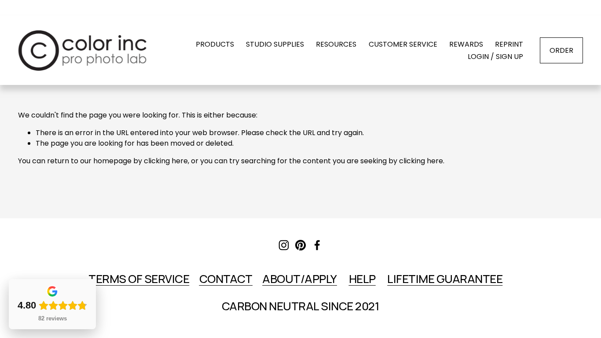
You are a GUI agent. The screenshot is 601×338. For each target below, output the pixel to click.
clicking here (166, 161)
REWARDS (466, 44)
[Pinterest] (300, 245)
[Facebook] (317, 245)
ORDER (561, 50)
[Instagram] (284, 245)
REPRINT (509, 44)
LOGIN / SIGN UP (495, 56)
